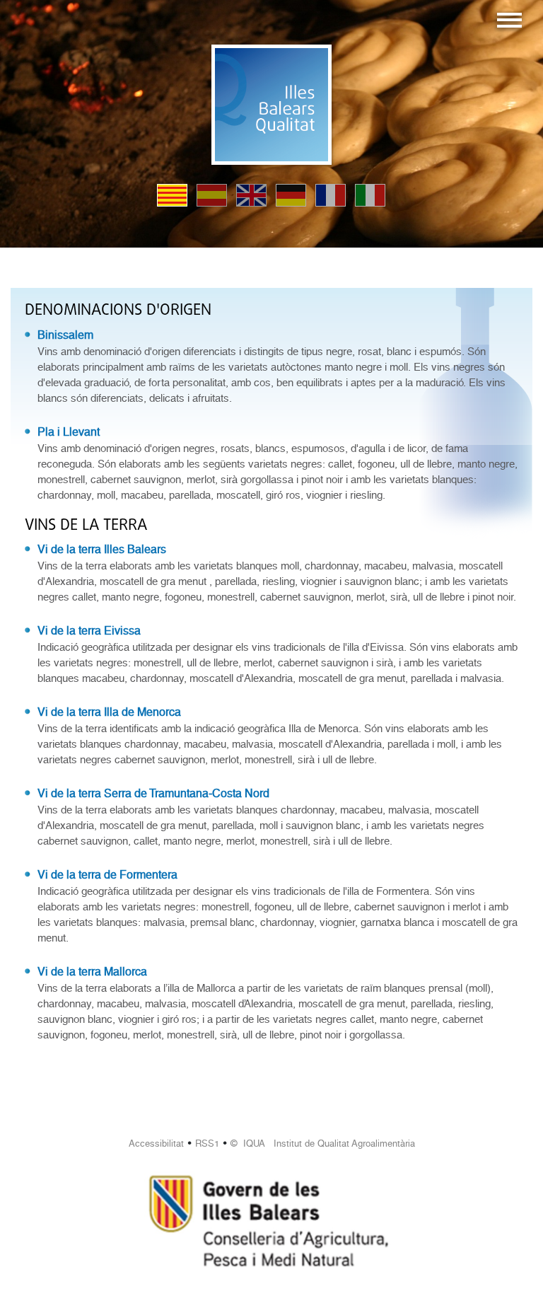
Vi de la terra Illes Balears (101, 549)
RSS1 (207, 1143)
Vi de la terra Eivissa (89, 630)
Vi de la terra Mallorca (92, 971)
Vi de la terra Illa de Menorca (109, 712)
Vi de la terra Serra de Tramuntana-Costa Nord (153, 793)
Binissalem (65, 335)
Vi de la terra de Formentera (107, 874)
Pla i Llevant (68, 432)
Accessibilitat (156, 1143)
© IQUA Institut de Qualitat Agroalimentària (322, 1143)
